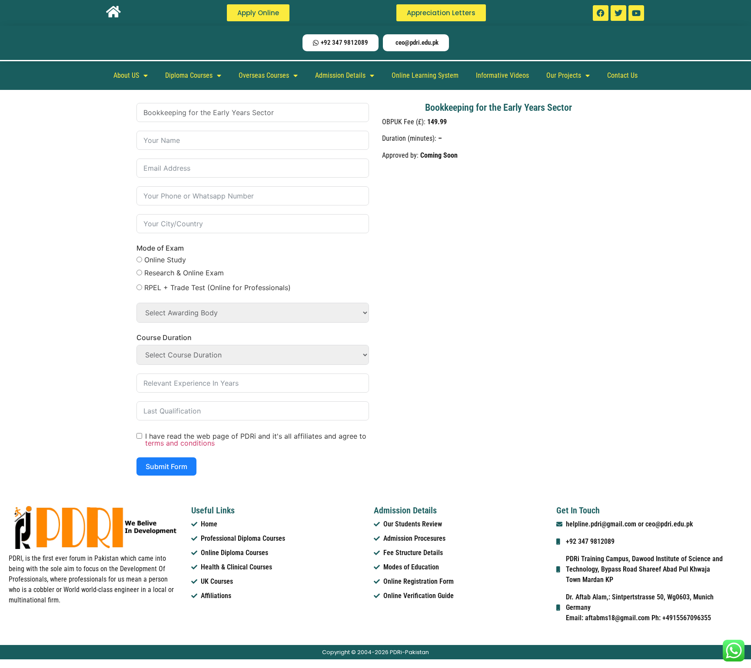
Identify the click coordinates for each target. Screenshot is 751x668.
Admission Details (340, 75)
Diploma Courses (189, 75)
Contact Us (622, 75)
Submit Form (166, 466)
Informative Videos (502, 75)
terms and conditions (180, 443)
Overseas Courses (264, 75)
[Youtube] (636, 13)
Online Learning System (425, 75)
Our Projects (563, 75)
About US (126, 75)
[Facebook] (600, 13)
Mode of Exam (160, 248)
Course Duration (164, 337)
